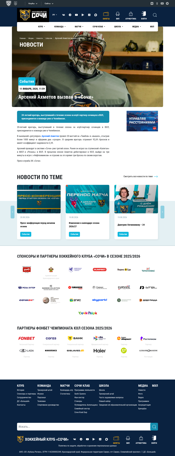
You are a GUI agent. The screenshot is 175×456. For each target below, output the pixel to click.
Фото (140, 394)
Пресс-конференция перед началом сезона (37, 225)
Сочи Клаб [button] (98, 26)
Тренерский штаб (44, 390)
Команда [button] (59, 26)
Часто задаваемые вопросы (111, 397)
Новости (141, 390)
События (26, 234)
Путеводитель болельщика (86, 405)
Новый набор (104, 401)
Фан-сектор (79, 397)
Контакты (21, 405)
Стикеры (78, 401)
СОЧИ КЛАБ (82, 385)
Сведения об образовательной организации (118, 405)
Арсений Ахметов (50, 136)
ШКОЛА (104, 385)
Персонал (41, 397)
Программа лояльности (84, 390)
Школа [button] (117, 26)
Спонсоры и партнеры (26, 394)
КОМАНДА (44, 385)
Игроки (40, 394)
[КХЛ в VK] (152, 3)
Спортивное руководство (48, 405)
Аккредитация (144, 405)
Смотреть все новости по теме (138, 176)
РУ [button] (54, 15)
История (20, 390)
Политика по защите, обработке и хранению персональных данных (87, 446)
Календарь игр (66, 390)
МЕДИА (143, 385)
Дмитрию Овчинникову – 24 (131, 224)
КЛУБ (20, 385)
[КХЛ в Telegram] (167, 3)
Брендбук (142, 408)
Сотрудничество (24, 397)
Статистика (65, 394)
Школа (102, 390)
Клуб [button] (40, 26)
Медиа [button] (135, 26)
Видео (141, 397)
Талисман (41, 401)
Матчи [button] (78, 26)
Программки (143, 401)
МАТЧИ (65, 385)
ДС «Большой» (23, 401)
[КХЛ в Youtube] (162, 3)
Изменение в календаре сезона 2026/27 (84, 225)
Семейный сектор (82, 408)
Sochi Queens (80, 394)
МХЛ (152, 26)
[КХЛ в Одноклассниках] (157, 3)
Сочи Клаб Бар (80, 412)
